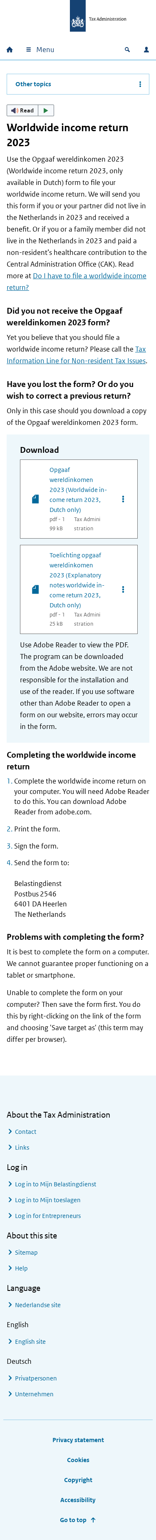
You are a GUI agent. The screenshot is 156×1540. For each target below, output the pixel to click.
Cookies (78, 1460)
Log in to (55, 1184)
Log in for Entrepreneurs (48, 1216)
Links (22, 1147)
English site (30, 1341)
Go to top (73, 1520)
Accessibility (78, 1500)
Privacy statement (78, 1440)
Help (21, 1268)
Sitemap (26, 1252)
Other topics (33, 84)
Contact (25, 1132)
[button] (30, 110)
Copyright (78, 1480)
